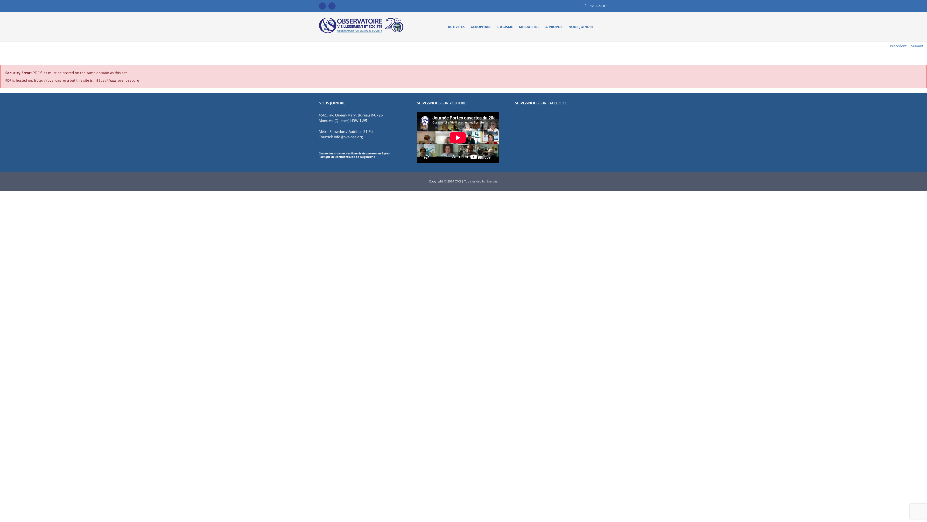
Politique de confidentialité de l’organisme (347, 157)
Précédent (898, 46)
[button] (601, 26)
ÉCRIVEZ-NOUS (596, 6)
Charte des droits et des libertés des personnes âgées (354, 153)
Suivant (917, 46)
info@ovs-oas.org (348, 136)
